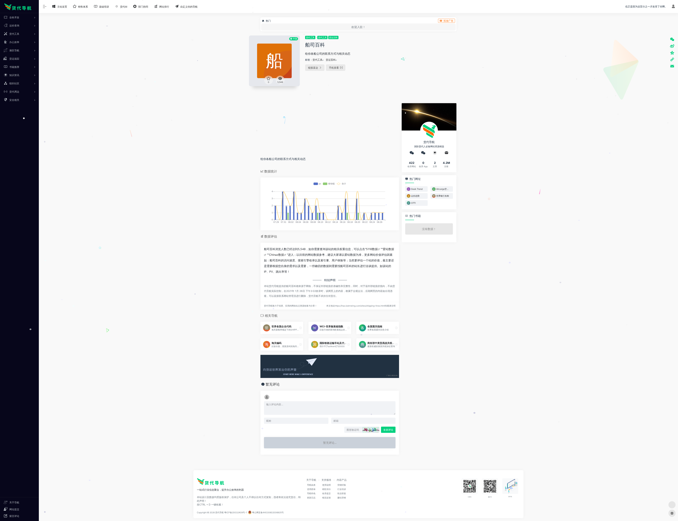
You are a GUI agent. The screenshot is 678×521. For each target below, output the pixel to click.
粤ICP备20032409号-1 (235, 512)
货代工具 (310, 37)
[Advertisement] (433, 60)
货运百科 (333, 37)
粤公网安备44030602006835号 (268, 512)
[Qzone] (672, 52)
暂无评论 (273, 384)
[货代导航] (212, 482)
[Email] (672, 66)
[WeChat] (672, 39)
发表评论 (388, 429)
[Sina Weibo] (672, 46)
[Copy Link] (672, 59)
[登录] (673, 6)
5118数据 (372, 249)
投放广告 (448, 20)
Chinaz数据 (276, 254)
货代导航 (219, 512)
